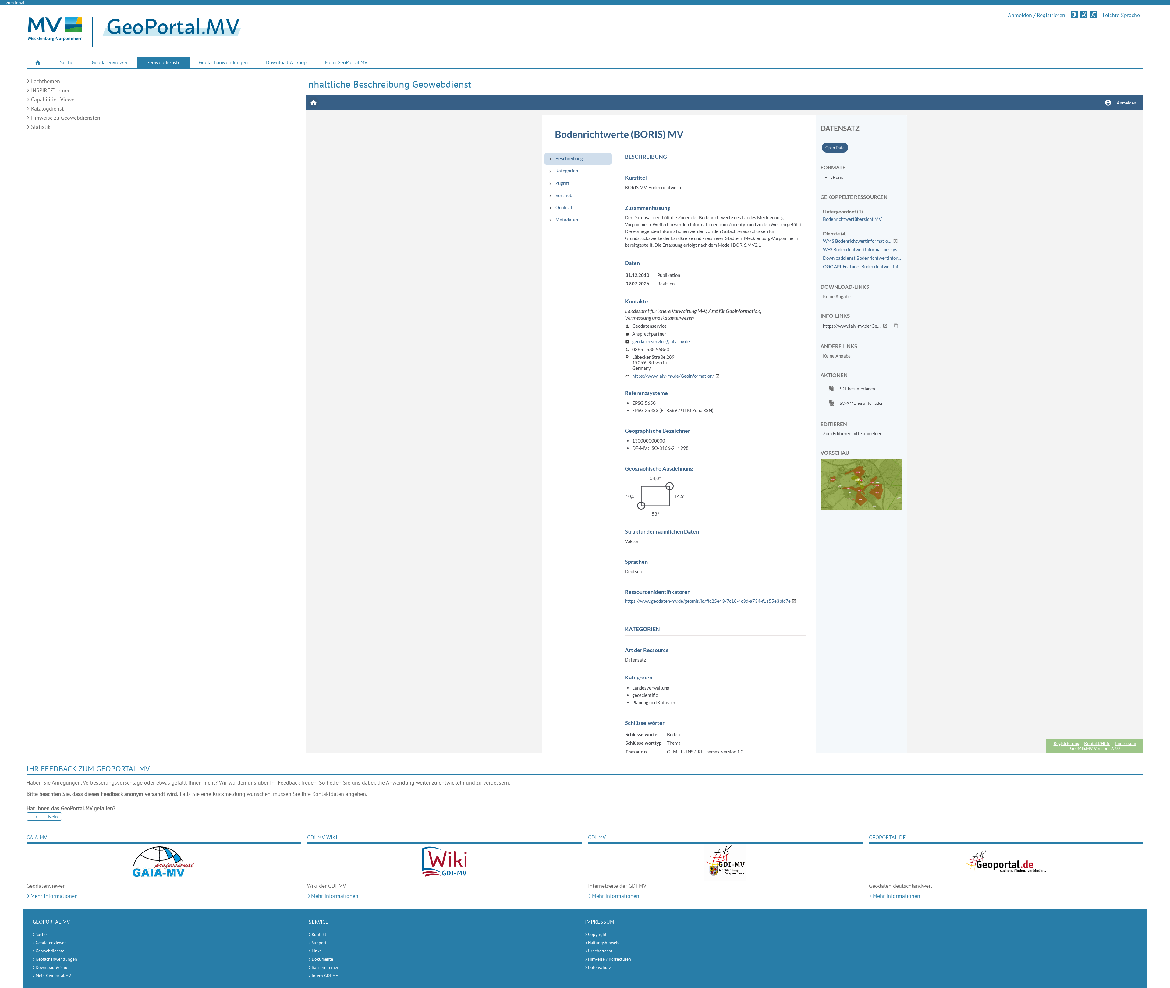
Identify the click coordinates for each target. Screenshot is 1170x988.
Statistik (41, 126)
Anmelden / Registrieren (1036, 15)
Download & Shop (286, 62)
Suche (66, 62)
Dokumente (322, 959)
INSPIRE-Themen (51, 90)
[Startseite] (55, 39)
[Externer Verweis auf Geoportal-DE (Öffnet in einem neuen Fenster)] (1006, 862)
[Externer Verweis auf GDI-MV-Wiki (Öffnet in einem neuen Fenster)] (444, 862)
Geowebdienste (163, 62)
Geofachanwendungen (223, 62)
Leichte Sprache (1121, 15)
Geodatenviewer (110, 62)
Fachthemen (45, 81)
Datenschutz (599, 967)
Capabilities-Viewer (53, 99)
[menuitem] (39, 62)
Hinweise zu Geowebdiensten (65, 117)
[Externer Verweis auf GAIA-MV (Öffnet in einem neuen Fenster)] (164, 862)
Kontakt (319, 934)
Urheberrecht (600, 951)
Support (319, 942)
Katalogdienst (47, 108)
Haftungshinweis (603, 942)
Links (316, 951)
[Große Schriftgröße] (1083, 14)
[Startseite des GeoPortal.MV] (169, 32)
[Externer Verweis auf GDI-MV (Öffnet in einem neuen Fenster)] (725, 862)
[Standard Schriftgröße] (1093, 14)
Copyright (597, 934)
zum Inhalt (16, 2)
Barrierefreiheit (326, 967)
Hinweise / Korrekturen (609, 959)
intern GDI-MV (325, 975)
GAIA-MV (37, 837)
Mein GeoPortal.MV (346, 62)
